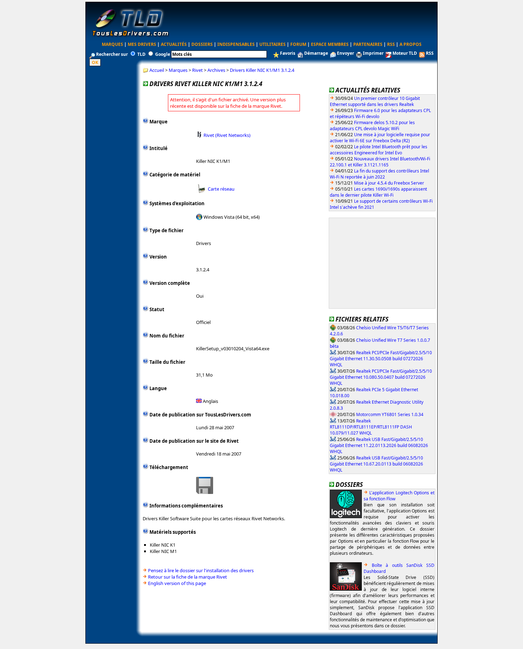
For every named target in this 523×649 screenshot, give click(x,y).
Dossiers (202, 44)
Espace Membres (330, 44)
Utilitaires (272, 44)
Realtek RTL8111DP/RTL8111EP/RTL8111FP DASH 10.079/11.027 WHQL (371, 426)
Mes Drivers (142, 44)
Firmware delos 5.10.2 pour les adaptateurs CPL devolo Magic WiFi (372, 125)
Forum (298, 44)
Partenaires (367, 44)
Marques (112, 44)
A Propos (411, 44)
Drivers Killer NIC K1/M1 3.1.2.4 (262, 70)
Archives (216, 70)
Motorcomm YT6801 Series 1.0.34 (389, 414)
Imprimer (373, 53)
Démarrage (316, 53)
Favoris (287, 53)
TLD (141, 54)
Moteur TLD (404, 53)
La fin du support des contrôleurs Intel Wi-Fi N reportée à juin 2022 (379, 174)
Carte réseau (221, 189)
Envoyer (345, 53)
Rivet (197, 70)
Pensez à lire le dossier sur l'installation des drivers (201, 570)
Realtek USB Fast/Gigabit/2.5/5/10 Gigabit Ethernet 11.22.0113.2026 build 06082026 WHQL (379, 445)
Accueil (156, 70)
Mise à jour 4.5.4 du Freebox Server (389, 183)
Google (162, 54)
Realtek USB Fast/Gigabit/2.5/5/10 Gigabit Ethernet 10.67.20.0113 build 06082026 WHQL (376, 463)
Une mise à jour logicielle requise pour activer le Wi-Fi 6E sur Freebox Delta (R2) (380, 138)
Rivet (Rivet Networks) (227, 135)
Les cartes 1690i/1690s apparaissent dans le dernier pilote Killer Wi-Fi (378, 192)
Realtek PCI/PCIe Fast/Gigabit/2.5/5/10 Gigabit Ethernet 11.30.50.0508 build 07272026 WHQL (381, 358)
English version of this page (177, 583)
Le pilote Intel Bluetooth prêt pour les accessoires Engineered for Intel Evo (378, 150)
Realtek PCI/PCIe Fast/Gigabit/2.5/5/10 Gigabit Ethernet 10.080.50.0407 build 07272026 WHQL (381, 377)
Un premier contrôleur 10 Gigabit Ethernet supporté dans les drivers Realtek (375, 101)
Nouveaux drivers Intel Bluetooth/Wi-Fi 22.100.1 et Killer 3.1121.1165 (380, 162)
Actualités (174, 44)
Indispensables (236, 44)
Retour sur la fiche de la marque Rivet (187, 577)
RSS (391, 44)
